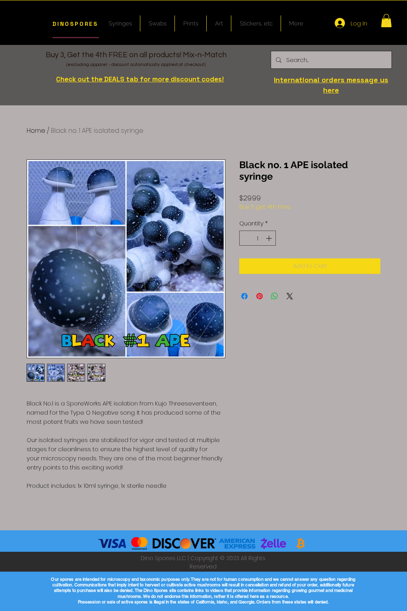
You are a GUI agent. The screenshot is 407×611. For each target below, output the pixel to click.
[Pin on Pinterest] (259, 296)
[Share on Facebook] (244, 296)
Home (36, 130)
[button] (386, 20)
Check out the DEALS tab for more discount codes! (140, 79)
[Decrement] (245, 238)
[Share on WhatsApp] (274, 296)
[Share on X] (290, 296)
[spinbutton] (257, 238)
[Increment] (269, 238)
